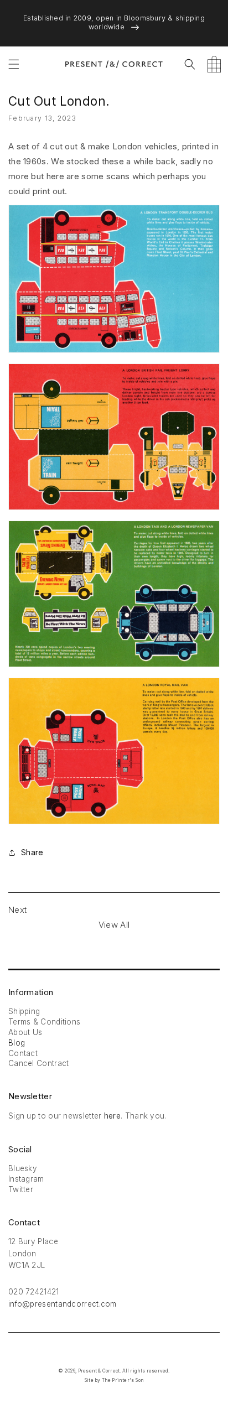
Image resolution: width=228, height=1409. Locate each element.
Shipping (24, 1011)
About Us (25, 1032)
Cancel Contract (38, 1063)
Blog (16, 1042)
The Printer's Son (123, 1380)
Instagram (26, 1178)
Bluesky (22, 1168)
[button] (14, 64)
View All (114, 924)
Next (17, 909)
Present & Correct (99, 1371)
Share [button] (32, 852)
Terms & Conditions (44, 1021)
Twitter (20, 1189)
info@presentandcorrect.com (62, 1303)
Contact (23, 1053)
